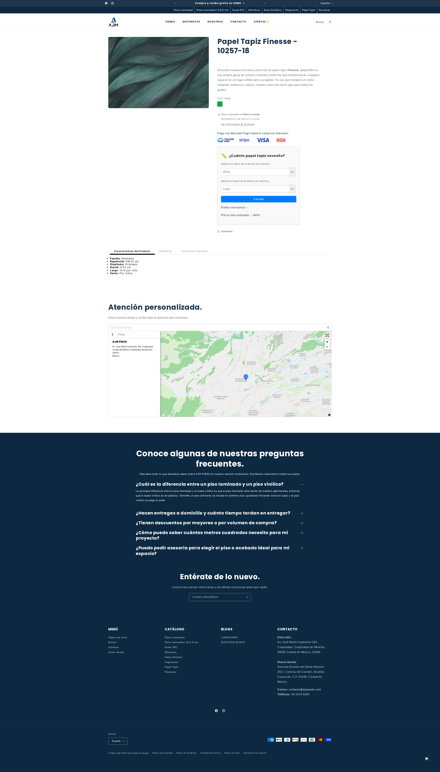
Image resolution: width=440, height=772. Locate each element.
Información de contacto (255, 753)
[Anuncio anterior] (175, 3)
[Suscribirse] (247, 597)
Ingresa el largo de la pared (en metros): (245, 181)
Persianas (324, 10)
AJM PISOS (121, 753)
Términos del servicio (210, 753)
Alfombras (254, 10)
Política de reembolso (186, 753)
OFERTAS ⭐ (261, 21)
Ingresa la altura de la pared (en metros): (245, 163)
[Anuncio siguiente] (264, 3)
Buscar (112, 642)
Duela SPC (238, 10)
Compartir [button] (227, 231)
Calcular (259, 199)
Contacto (113, 647)
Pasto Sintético (273, 10)
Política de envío (232, 753)
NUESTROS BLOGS (233, 642)
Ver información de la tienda (238, 124)
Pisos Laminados (183, 10)
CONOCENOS (229, 637)
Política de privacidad (162, 753)
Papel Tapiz (308, 10)
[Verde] (219, 104)
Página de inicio (117, 637)
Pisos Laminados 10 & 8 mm (213, 10)
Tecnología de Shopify (138, 753)
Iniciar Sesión (116, 652)
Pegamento (292, 10)
